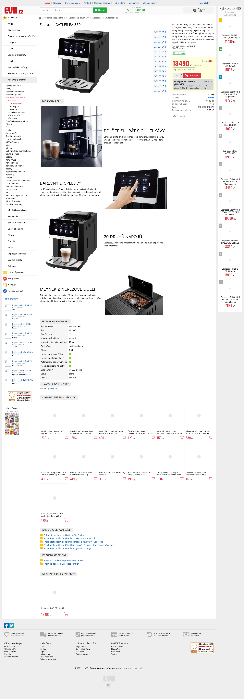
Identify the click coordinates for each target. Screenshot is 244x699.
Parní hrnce (11, 160)
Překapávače (14, 115)
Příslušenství (13, 118)
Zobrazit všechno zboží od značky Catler (64, 535)
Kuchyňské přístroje (17, 79)
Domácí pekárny (13, 85)
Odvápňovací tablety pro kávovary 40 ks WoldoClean (169, 473)
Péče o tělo (13, 216)
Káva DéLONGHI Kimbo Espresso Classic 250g (196, 473)
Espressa (12, 100)
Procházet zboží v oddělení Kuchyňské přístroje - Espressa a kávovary (79, 545)
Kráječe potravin (13, 136)
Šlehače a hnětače (14, 186)
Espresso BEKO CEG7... (22, 352)
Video (10, 247)
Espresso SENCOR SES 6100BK (230, 123)
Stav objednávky (72, 3)
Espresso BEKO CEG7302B (230, 152)
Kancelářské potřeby (17, 67)
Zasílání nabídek (83, 654)
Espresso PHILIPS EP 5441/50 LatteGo (230, 36)
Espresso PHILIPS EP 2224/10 (230, 270)
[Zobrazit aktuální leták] (12, 424)
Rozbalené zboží (15, 291)
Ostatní (9, 157)
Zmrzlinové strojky (14, 204)
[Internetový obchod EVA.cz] (20, 10)
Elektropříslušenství (17, 55)
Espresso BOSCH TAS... (23, 314)
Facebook (115, 652)
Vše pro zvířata (15, 260)
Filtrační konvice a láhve (17, 121)
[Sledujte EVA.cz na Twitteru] (11, 625)
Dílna (10, 48)
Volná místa (134, 3)
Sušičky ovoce (12, 183)
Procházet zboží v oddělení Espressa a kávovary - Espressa (73, 541)
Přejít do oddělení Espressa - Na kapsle (63, 560)
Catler (211, 97)
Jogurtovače (11, 133)
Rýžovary (10, 174)
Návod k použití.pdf (49, 388)
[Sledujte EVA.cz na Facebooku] (6, 625)
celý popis (191, 42)
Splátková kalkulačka (184, 69)
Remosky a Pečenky (15, 166)
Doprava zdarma (102, 3)
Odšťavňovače (12, 154)
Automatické (16, 103)
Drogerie (12, 42)
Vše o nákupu (149, 3)
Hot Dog (9, 130)
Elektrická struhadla (15, 91)
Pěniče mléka (12, 163)
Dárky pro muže (179, 53)
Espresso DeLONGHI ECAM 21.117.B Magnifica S (230, 94)
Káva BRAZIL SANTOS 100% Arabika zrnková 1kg (111, 432)
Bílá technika (14, 30)
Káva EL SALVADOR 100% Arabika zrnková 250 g (52, 515)
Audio (10, 23)
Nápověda (115, 649)
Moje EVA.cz (81, 647)
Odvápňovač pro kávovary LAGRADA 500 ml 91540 (81, 432)
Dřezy (8, 88)
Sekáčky (10, 177)
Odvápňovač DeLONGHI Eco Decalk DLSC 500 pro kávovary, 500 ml (53, 433)
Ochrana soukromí (48, 659)
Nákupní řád (45, 654)
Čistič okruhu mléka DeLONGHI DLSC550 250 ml (140, 432)
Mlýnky (9, 148)
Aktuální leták (10, 649)
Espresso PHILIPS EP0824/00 (230, 64)
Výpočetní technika (17, 253)
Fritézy (9, 124)
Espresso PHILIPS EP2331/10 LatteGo (230, 241)
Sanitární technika (16, 222)
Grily (8, 127)
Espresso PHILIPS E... (22, 324)
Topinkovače (11, 189)
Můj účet (204, 3)
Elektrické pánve (13, 94)
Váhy (8, 192)
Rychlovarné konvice (15, 171)
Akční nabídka (10, 652)
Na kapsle (14, 106)
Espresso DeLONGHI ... (23, 370)
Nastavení (80, 652)
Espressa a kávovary (15, 97)
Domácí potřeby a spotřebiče (21, 36)
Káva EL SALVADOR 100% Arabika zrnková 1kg (81, 473)
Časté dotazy (117, 647)
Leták (47, 3)
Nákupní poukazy (16, 272)
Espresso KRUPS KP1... (22, 305)
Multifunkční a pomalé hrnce (18, 151)
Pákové (13, 109)
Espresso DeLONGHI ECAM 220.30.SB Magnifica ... (230, 299)
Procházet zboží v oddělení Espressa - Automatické (69, 538)
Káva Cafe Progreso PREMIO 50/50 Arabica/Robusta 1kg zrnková (198, 433)
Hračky (11, 61)
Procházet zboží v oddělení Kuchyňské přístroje (67, 548)
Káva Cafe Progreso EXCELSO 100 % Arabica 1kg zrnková (54, 473)
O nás (42, 647)
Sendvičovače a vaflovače (18, 180)
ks (176, 75)
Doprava (207, 61)
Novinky (57, 3)
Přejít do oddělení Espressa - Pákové (62, 563)
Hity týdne (12, 17)
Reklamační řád (46, 657)
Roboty (9, 168)
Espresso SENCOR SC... (23, 342)
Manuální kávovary (16, 112)
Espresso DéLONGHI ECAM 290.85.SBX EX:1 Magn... (230, 212)
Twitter (114, 654)
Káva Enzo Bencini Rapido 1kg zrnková (112, 473)
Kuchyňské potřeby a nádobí (21, 73)
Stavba (11, 235)
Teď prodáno (119, 3)
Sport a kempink (15, 228)
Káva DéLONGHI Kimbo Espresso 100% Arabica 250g (169, 432)
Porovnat (180, 116)
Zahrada (12, 266)
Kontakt (87, 3)
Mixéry (9, 145)
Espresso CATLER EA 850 (52, 608)
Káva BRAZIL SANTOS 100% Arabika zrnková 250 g (140, 473)
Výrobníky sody (13, 201)
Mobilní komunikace (17, 210)
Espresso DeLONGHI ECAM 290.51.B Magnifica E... (230, 181)
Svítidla (11, 241)
